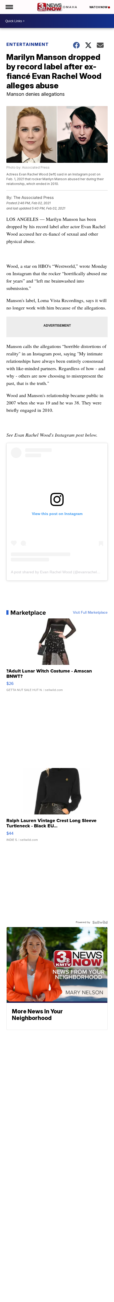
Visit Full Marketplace (90, 612)
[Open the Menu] (9, 7)
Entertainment (27, 44)
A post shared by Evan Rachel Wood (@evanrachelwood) (59, 572)
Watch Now (98, 7)
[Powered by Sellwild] (100, 922)
